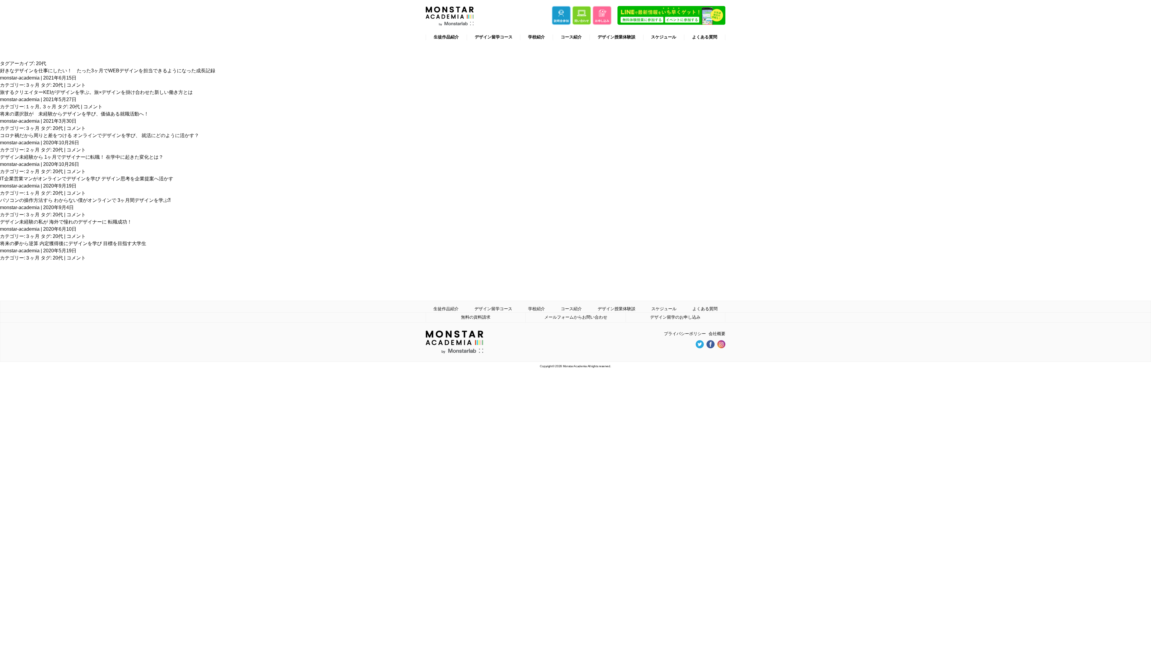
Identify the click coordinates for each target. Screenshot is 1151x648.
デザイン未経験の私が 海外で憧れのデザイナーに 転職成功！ (66, 221)
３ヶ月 (32, 85)
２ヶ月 (32, 149)
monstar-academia (20, 77)
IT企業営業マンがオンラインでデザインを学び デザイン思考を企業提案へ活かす (86, 178)
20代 (58, 85)
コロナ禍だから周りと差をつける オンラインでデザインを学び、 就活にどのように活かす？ (99, 135)
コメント (76, 85)
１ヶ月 (32, 106)
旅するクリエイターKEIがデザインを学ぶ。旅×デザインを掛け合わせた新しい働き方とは (96, 92)
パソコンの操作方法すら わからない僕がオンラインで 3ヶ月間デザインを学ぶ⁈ (85, 200)
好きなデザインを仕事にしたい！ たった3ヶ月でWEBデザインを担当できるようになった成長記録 (107, 70)
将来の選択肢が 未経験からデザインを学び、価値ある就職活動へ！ (74, 113)
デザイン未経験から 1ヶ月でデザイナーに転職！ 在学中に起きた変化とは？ (81, 157)
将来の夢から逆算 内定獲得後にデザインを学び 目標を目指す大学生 (73, 243)
